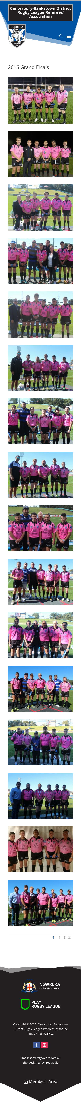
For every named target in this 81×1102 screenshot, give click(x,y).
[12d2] (40, 657)
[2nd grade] (40, 122)
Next (67, 937)
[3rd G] (40, 176)
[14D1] (40, 818)
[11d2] (40, 550)
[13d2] (40, 764)
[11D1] (40, 497)
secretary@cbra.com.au (45, 1058)
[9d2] (40, 283)
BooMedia (52, 1062)
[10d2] (40, 443)
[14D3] (40, 924)
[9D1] (40, 229)
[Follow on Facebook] (36, 1045)
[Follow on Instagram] (44, 1045)
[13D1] (40, 711)
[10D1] (40, 390)
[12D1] (40, 604)
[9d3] (40, 336)
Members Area (43, 1081)
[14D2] (40, 871)
